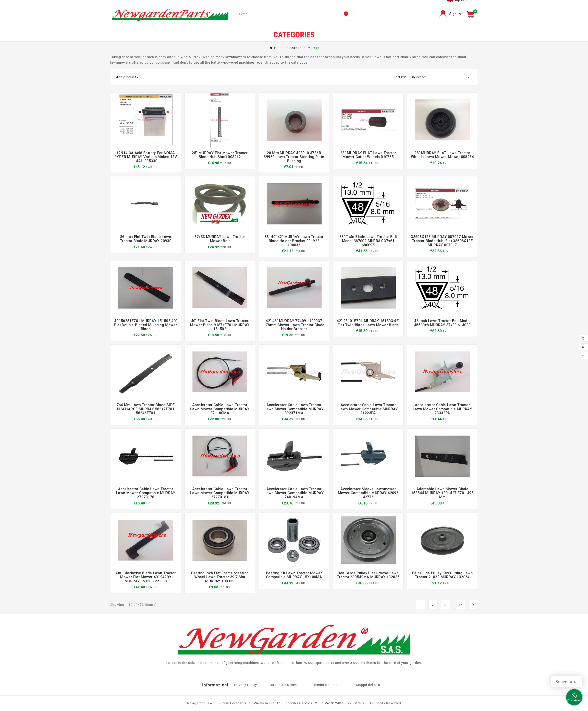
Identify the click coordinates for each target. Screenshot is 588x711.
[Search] (346, 14)
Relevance (442, 77)
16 (460, 605)
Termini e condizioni (328, 685)
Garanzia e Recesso (285, 685)
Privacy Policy (245, 685)
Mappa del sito (368, 685)
